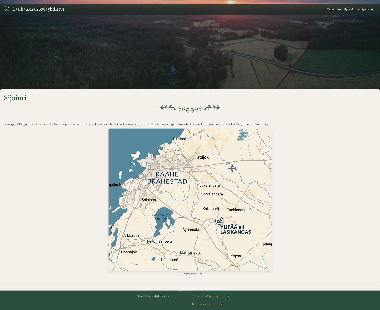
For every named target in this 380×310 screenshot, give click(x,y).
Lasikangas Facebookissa (209, 304)
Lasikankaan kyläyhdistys (38, 9)
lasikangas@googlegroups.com (212, 296)
